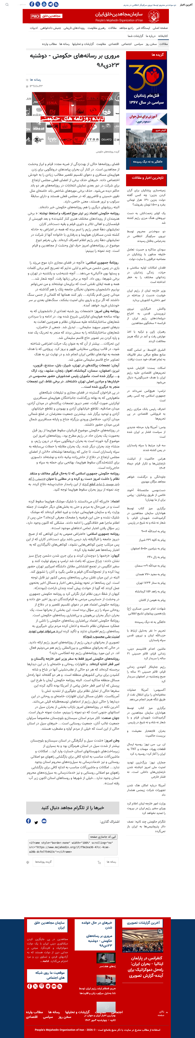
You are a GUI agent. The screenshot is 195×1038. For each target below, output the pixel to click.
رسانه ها (64, 44)
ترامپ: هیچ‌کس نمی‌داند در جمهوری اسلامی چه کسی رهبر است (146, 396)
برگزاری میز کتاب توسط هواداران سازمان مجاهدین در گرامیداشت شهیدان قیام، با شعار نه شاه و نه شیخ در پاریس (146, 515)
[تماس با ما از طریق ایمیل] (53, 986)
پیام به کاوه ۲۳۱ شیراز (152, 540)
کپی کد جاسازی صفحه (103, 837)
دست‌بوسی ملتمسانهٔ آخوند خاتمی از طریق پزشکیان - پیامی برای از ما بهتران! (146, 495)
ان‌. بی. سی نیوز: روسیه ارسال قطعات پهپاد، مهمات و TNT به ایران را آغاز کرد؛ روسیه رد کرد (146, 749)
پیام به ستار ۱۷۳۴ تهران (150, 583)
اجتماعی (126, 44)
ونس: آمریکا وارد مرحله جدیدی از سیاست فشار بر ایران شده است (146, 432)
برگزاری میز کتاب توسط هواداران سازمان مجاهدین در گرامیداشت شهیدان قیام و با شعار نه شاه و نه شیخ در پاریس (146, 715)
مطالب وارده (49, 44)
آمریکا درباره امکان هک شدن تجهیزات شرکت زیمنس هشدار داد (146, 790)
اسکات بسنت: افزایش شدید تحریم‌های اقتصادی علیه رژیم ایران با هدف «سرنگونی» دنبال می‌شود (146, 375)
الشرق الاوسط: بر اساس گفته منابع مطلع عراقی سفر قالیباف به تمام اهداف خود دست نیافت (146, 355)
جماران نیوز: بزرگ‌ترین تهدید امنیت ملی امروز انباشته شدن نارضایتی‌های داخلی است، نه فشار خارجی (146, 769)
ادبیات (34, 28)
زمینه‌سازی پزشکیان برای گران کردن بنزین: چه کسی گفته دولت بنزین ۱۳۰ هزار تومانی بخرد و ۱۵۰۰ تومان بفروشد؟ (146, 197)
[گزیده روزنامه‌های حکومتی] (72, 118)
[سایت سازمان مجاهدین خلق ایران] (96, 16)
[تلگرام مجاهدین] (50, 4)
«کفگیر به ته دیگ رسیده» (150, 622)
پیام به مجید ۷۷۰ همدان (150, 574)
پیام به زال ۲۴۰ (156, 557)
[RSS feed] (56, 4)
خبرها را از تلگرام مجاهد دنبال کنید (72, 808)
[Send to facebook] (28, 820)
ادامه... (44, 961)
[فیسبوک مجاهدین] (32, 4)
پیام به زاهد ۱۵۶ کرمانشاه (150, 591)
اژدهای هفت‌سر (108, 966)
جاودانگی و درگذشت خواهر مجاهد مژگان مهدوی (146, 479)
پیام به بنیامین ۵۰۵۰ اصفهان (148, 548)
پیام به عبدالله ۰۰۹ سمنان (150, 566)
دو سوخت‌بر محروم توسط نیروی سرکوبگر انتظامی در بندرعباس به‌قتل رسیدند (146, 236)
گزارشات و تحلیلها (83, 44)
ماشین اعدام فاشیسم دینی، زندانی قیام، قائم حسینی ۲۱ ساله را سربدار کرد (146, 654)
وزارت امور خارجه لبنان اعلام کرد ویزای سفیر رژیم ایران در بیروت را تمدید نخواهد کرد (146, 808)
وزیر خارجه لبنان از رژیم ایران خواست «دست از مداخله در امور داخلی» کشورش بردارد (146, 295)
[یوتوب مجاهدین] (43, 4)
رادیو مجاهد (126, 28)
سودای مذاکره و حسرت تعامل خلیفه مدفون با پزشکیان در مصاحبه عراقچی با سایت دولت (136, 5)
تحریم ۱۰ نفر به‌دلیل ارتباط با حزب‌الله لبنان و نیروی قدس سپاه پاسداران (146, 635)
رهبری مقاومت (96, 28)
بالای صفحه (161, 1012)
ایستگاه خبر (143, 28)
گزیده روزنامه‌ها (43, 862)
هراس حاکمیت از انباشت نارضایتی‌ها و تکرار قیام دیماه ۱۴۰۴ (146, 464)
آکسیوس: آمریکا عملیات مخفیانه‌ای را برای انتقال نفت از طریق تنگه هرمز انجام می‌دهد (146, 695)
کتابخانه (163, 36)
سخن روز (151, 44)
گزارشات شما (135, 36)
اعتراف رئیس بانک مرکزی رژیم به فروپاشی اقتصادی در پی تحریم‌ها (146, 414)
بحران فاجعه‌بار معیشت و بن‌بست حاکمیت (146, 733)
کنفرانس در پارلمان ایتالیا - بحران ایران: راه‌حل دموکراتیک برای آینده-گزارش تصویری (145, 967)
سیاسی (138, 44)
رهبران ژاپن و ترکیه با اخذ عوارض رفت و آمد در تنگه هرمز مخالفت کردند (146, 337)
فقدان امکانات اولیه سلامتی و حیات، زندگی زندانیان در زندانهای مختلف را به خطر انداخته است (146, 275)
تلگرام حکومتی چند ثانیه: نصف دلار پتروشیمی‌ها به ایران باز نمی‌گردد (146, 826)
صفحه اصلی (160, 28)
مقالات (112, 28)
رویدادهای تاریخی (74, 28)
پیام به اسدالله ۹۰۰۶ (153, 531)
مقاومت (101, 44)
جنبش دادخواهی (50, 28)
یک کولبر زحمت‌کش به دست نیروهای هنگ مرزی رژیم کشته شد (146, 218)
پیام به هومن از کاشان (152, 600)
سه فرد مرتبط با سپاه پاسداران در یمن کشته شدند (146, 448)
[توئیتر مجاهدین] (37, 4)
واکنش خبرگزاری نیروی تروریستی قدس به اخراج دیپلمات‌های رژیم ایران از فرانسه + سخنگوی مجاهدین (146, 316)
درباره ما (151, 36)
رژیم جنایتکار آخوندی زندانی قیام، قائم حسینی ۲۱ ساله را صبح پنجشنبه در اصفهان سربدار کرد (146, 674)
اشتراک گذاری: (109, 822)
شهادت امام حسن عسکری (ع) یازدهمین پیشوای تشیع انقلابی (146, 611)
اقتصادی (114, 44)
